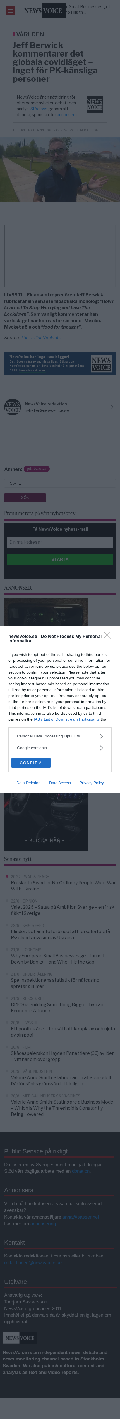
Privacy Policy (92, 782)
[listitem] (60, 736)
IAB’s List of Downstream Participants (67, 719)
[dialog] (60, 709)
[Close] (109, 637)
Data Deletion (28, 782)
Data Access (60, 782)
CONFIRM (31, 763)
